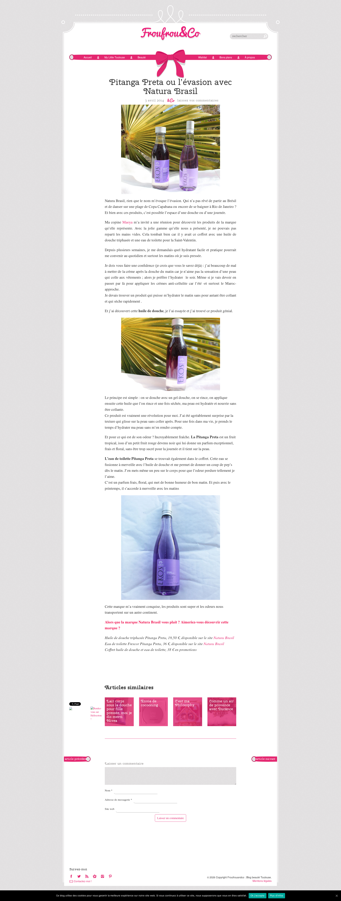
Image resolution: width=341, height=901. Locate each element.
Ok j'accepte (257, 895)
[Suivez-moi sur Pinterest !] (110, 876)
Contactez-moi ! (83, 881)
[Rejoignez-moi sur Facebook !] (71, 876)
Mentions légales (262, 881)
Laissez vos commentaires (197, 100)
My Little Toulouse (114, 57)
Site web (109, 809)
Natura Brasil (223, 637)
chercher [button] (265, 36)
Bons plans (226, 57)
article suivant (265, 759)
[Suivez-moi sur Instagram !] (102, 876)
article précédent (76, 759)
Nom (108, 790)
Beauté (142, 57)
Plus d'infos (276, 895)
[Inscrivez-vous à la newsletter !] (94, 876)
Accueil (88, 57)
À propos (250, 57)
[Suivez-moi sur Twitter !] (79, 876)
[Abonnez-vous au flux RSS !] (87, 876)
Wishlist (202, 57)
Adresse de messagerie (118, 799)
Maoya (127, 222)
